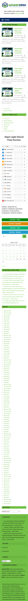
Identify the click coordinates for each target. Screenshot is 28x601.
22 (20, 256)
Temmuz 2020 (7, 460)
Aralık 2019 (6, 468)
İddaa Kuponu (13, 41)
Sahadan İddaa (18, 13)
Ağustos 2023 (7, 384)
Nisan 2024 (6, 368)
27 (13, 259)
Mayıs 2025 (6, 341)
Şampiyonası (10, 131)
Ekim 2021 (6, 429)
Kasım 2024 (7, 354)
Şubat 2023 (6, 397)
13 (13, 253)
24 (3, 259)
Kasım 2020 (7, 452)
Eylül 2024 (6, 358)
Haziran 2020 (7, 462)
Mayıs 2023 (6, 390)
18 (6, 256)
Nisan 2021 (6, 442)
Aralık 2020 (6, 450)
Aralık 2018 (6, 491)
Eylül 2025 (6, 333)
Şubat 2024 (6, 372)
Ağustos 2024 (7, 360)
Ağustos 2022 (7, 409)
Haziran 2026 (7, 315)
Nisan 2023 (6, 392)
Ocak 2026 (6, 325)
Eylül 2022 (6, 407)
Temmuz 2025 (7, 337)
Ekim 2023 (6, 380)
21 (17, 256)
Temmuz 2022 (7, 411)
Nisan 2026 (6, 319)
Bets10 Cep (7, 124)
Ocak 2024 (6, 374)
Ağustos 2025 (7, 335)
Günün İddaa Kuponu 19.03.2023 (18, 91)
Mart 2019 (6, 485)
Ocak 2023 (6, 399)
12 (10, 253)
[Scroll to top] (25, 598)
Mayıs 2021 (6, 440)
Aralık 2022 (6, 401)
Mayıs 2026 (6, 317)
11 (6, 253)
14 (17, 253)
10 (3, 253)
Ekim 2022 (6, 405)
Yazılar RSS (5, 547)
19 (10, 256)
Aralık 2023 (6, 376)
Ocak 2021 (6, 448)
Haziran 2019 (7, 479)
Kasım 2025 (7, 329)
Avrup (5, 131)
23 (24, 256)
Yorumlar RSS (5, 551)
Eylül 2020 (6, 456)
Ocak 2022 (6, 423)
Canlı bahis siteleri (8, 122)
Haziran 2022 (7, 413)
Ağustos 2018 (7, 499)
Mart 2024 (6, 370)
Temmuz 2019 (7, 476)
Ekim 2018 (6, 495)
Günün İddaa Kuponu (15, 39)
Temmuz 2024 (7, 362)
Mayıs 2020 (6, 464)
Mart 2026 (6, 321)
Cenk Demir (17, 37)
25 (6, 259)
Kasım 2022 (7, 403)
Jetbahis (6, 126)
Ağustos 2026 (7, 311)
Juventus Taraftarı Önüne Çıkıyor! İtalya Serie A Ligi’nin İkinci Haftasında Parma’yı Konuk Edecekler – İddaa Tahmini (13, 282)
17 (3, 256)
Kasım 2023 (7, 378)
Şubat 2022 (6, 421)
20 (13, 256)
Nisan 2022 (6, 417)
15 (20, 253)
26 (10, 259)
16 (24, 253)
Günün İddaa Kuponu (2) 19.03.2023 (18, 71)
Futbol (8, 39)
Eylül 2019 (6, 472)
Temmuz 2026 (7, 313)
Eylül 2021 (6, 431)
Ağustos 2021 (7, 433)
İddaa (22, 39)
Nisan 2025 (6, 343)
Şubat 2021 (6, 446)
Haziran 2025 (7, 339)
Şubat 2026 (6, 323)
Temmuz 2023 (7, 386)
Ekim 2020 (6, 454)
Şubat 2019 (6, 487)
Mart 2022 (6, 419)
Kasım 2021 (7, 427)
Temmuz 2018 (7, 501)
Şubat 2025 (6, 347)
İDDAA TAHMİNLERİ (7, 43)
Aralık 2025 (6, 327)
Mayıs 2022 (6, 415)
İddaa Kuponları (5, 41)
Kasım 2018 (7, 493)
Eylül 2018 (6, 497)
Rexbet (5, 129)
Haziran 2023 (7, 388)
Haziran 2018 (7, 503)
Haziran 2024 (7, 364)
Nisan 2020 (6, 466)
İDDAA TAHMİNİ (21, 41)
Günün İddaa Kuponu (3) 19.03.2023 (18, 51)
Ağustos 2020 (7, 458)
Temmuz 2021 (7, 436)
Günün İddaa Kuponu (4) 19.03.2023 (18, 31)
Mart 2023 (6, 395)
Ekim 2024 (6, 356)
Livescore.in (7, 108)
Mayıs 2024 (6, 366)
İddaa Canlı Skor (8, 110)
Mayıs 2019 (6, 481)
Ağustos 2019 (7, 474)
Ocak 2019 (6, 489)
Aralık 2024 (6, 351)
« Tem (3, 266)
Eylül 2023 (6, 382)
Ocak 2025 (6, 349)
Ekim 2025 (6, 331)
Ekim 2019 (6, 470)
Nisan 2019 (6, 483)
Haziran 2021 (7, 438)
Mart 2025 (6, 345)
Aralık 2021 (6, 425)
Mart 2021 (6, 444)
